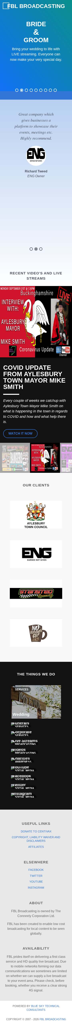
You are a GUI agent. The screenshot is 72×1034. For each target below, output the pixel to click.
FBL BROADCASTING (36, 6)
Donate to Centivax (36, 831)
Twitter (36, 875)
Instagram (36, 887)
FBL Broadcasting (53, 1019)
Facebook (36, 869)
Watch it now (20, 433)
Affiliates (36, 846)
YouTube (36, 881)
